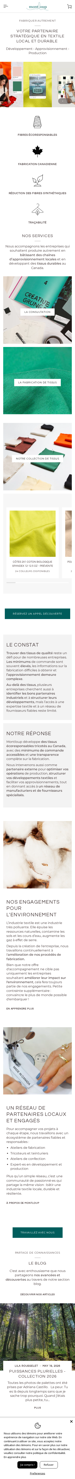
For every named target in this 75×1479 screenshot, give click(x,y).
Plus (37, 1407)
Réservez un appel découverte (37, 613)
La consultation (37, 311)
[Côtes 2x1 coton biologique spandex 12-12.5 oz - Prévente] (33, 534)
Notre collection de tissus (37, 458)
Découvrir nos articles (37, 1294)
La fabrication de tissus (37, 382)
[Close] (71, 1421)
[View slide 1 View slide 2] (37, 84)
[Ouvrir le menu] (9, 6)
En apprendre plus (20, 1008)
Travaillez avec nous (38, 1232)
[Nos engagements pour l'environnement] (37, 854)
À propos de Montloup (22, 1203)
